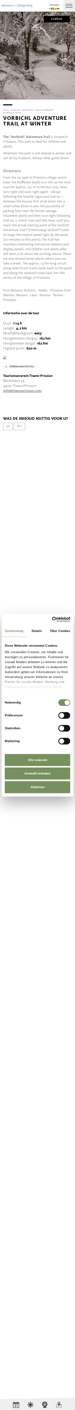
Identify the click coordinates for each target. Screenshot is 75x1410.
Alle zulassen (37, 760)
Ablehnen (38, 787)
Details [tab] (37, 631)
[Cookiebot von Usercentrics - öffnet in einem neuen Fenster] (53, 619)
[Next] (71, 99)
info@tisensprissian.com (22, 391)
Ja (8, 426)
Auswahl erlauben (37, 773)
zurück (56, 19)
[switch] (64, 715)
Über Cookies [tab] (60, 631)
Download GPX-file (22, 366)
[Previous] (3, 99)
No (19, 426)
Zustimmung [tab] (14, 631)
